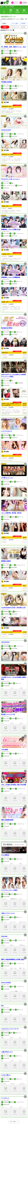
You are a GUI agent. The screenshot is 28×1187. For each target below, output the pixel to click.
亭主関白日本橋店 (6, 82)
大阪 (6, 6)
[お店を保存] (25, 33)
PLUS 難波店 (5, 855)
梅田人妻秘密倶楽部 (7, 820)
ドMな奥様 (4, 749)
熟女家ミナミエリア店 (8, 714)
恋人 (2, 1005)
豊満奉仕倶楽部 (6, 561)
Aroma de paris (6, 130)
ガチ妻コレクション (7, 477)
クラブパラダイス (6, 431)
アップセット (5, 1098)
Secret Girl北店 (6, 982)
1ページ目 (12, 1121)
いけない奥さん (6, 1075)
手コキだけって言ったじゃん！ (10, 179)
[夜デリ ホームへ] (4, 2)
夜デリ (2, 6)
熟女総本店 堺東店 (6, 328)
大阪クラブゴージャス (8, 913)
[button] (14, 39)
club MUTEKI (5, 642)
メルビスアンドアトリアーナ (10, 1029)
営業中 (4, 23)
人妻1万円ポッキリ (7, 1052)
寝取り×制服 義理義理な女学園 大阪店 (12, 959)
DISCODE (4, 936)
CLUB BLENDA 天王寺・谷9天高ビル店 (13, 607)
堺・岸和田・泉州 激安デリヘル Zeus (13, 47)
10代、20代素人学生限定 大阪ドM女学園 (13, 784)
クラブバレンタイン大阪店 (9, 890)
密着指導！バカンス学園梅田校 (10, 277)
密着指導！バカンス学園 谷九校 (10, 229)
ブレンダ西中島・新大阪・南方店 (11, 513)
